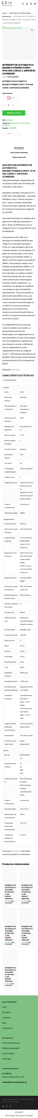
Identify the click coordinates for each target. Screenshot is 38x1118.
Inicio (4, 13)
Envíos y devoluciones (11, 1043)
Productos (6, 1018)
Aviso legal (6, 1059)
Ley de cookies (8, 1053)
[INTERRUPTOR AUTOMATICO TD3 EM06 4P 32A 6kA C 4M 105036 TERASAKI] (9, 874)
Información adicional (19, 152)
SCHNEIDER (13, 128)
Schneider (16, 370)
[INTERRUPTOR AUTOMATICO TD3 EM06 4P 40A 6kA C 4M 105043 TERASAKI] (26, 874)
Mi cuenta (6, 1012)
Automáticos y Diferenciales (20, 13)
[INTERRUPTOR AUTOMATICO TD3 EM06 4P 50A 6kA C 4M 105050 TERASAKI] (9, 915)
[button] (35, 4)
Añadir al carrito (14, 113)
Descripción (19, 148)
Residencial (6, 16)
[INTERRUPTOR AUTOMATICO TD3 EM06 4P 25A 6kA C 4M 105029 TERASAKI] (9, 956)
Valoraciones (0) (19, 157)
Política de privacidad (10, 1048)
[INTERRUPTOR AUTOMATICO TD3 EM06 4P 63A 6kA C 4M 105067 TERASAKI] (26, 915)
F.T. (12, 98)
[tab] (19, 148)
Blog (4, 1023)
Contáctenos (7, 1028)
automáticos (16, 851)
